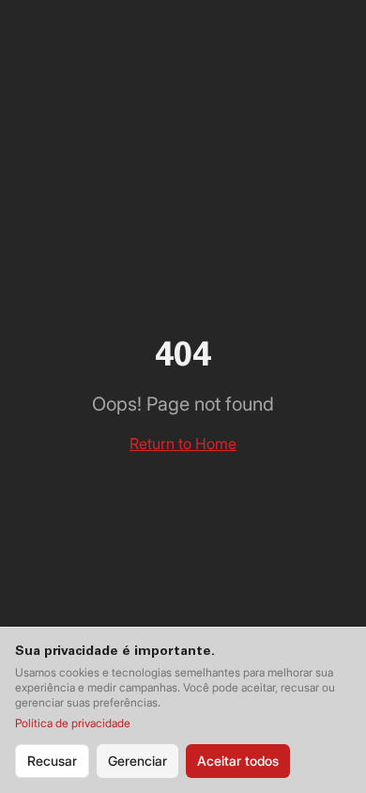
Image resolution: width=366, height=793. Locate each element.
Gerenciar (137, 761)
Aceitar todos (238, 761)
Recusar (52, 761)
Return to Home (183, 443)
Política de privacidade (72, 723)
